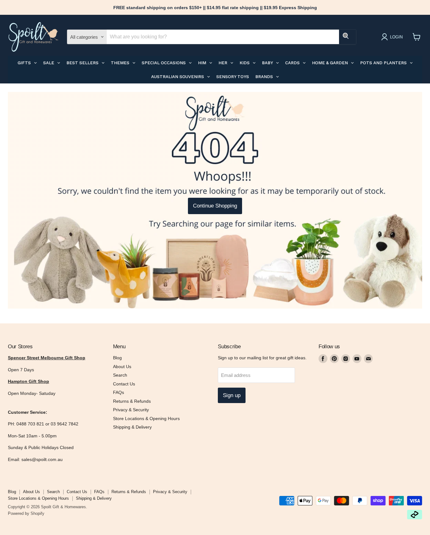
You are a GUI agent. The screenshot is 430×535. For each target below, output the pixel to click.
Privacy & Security (131, 409)
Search (120, 375)
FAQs (118, 392)
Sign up (231, 395)
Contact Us (124, 383)
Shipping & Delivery (132, 427)
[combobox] (223, 37)
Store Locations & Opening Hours (146, 418)
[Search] (347, 37)
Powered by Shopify (26, 513)
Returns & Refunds (132, 401)
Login (396, 37)
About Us (122, 366)
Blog (117, 357)
